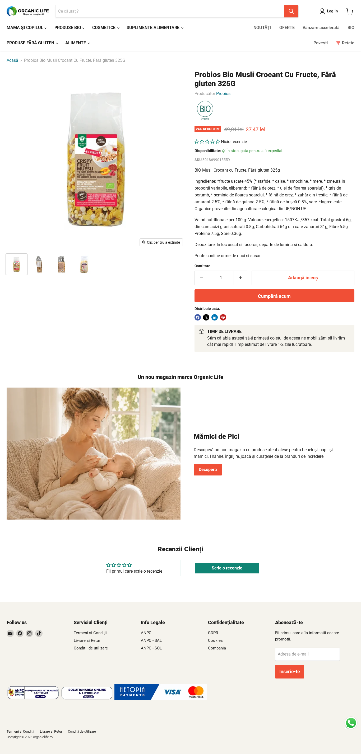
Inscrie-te (289, 671)
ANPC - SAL (151, 640)
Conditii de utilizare (91, 648)
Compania (217, 648)
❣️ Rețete (345, 42)
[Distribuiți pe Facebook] (198, 317)
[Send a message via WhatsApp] (351, 723)
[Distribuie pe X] (206, 317)
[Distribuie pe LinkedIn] (214, 317)
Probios (223, 93)
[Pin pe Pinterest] (223, 317)
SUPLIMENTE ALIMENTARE (154, 27)
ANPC (146, 632)
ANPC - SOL (151, 648)
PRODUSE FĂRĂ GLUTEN (31, 42)
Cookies (215, 640)
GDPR (213, 632)
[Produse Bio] (205, 111)
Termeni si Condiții (90, 632)
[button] (207, 141)
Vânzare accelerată (321, 27)
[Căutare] (291, 11)
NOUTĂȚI (262, 27)
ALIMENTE (76, 42)
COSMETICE (104, 27)
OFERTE (287, 27)
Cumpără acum (274, 296)
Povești (320, 42)
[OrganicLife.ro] (160, 698)
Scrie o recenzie (227, 568)
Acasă (12, 60)
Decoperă (208, 469)
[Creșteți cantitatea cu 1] (240, 278)
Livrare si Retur (87, 640)
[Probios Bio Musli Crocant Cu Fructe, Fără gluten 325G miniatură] (16, 264)
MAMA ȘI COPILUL (25, 27)
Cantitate (202, 266)
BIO (351, 27)
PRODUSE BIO (68, 27)
